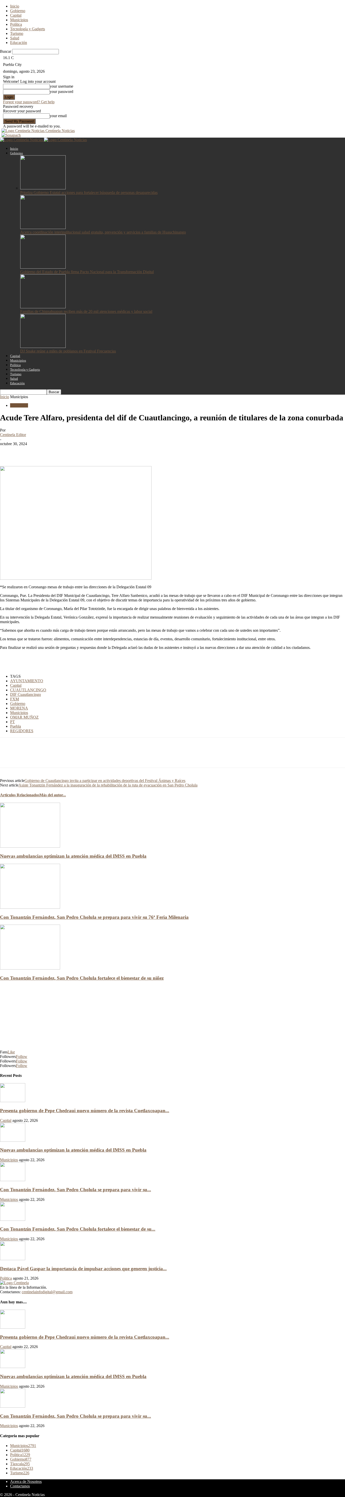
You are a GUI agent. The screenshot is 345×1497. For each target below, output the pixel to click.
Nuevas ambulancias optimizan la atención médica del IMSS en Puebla (73, 856)
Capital (15, 15)
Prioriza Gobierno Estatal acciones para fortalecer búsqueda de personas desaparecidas (89, 192)
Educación (18, 42)
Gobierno (17, 11)
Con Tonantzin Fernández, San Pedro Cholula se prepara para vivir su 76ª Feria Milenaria (94, 917)
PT (12, 722)
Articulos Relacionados (19, 795)
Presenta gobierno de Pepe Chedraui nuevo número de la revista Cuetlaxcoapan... (84, 1110)
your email (58, 116)
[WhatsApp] (63, 451)
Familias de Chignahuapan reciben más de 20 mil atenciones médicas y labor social (86, 311)
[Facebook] (8, 451)
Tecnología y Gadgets (27, 29)
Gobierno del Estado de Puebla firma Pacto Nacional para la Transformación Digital (87, 272)
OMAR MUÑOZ (24, 717)
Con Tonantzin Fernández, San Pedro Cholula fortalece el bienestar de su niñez (82, 978)
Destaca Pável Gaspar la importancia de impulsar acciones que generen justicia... (83, 1268)
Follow (21, 1056)
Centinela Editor (13, 435)
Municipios (19, 20)
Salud (14, 38)
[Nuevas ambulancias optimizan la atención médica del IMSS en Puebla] (30, 846)
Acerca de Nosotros (26, 1481)
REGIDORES (21, 731)
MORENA (19, 708)
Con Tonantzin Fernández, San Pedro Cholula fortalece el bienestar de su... (77, 1229)
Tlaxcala (20, 1464)
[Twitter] (26, 451)
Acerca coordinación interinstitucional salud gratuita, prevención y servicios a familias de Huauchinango (103, 232)
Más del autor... (52, 795)
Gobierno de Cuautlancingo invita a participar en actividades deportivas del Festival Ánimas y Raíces (104, 780)
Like (11, 1052)
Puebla (15, 726)
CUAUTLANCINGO (28, 690)
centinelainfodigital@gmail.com (47, 1292)
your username (61, 86)
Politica (6, 1278)
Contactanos (20, 1486)
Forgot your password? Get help (29, 102)
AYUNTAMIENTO (26, 681)
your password (61, 91)
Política (16, 24)
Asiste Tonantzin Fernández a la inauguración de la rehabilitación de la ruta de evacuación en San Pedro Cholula (108, 785)
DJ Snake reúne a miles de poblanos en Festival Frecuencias (68, 351)
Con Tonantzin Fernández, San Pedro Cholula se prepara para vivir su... (75, 1189)
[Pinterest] (44, 451)
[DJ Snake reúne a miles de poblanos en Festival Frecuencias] (43, 346)
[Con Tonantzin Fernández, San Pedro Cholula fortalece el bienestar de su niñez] (30, 968)
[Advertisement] (59, 661)
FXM (14, 699)
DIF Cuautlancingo (25, 694)
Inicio (14, 6)
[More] (81, 451)
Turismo (16, 33)
